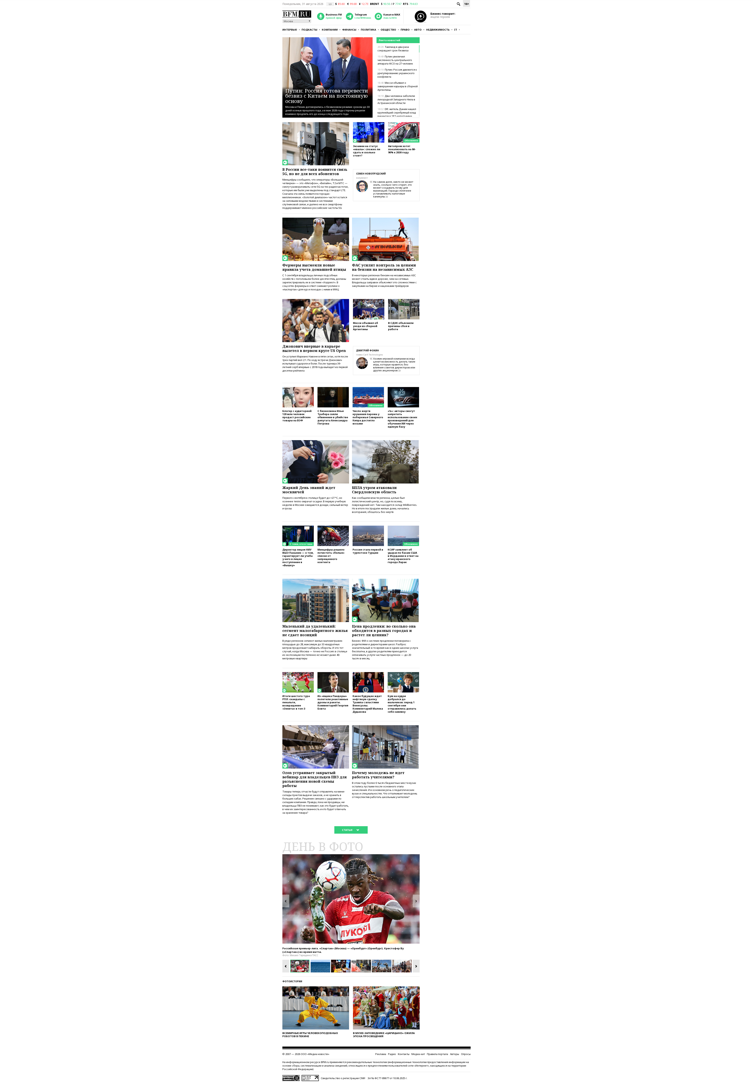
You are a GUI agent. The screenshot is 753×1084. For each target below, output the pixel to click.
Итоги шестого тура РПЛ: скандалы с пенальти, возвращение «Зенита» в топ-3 (296, 702)
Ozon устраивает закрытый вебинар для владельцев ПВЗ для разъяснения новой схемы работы (314, 779)
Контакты (403, 1054)
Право (405, 29)
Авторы (454, 1054)
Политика (368, 29)
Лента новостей (389, 40)
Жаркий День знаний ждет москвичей (308, 489)
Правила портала (437, 1054)
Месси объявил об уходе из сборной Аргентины (365, 326)
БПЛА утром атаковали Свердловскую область (374, 489)
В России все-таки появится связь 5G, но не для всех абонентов (314, 171)
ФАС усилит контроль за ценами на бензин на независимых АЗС (384, 267)
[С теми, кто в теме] (298, 527)
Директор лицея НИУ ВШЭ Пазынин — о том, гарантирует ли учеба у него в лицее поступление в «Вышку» (298, 557)
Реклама (380, 1054)
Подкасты (309, 29)
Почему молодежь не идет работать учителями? (378, 774)
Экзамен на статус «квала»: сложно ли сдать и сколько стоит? (366, 150)
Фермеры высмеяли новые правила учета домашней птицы (314, 267)
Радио (392, 1054)
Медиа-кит (418, 1054)
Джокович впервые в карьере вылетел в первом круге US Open (314, 348)
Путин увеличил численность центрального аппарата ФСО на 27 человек (395, 60)
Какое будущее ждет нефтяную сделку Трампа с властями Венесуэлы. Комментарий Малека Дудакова (368, 703)
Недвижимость (438, 29)
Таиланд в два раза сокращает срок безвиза (393, 48)
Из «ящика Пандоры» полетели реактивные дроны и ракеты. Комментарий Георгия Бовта (332, 702)
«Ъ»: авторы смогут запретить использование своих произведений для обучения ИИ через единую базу (402, 418)
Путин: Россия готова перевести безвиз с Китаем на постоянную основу (326, 95)
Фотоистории (292, 981)
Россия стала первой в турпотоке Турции (368, 551)
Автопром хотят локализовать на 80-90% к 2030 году (402, 149)
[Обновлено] (403, 124)
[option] (351, 899)
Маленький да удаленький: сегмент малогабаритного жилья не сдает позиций (315, 630)
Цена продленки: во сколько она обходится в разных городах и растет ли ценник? (384, 630)
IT (455, 29)
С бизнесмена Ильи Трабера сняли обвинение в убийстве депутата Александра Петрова (332, 417)
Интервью (289, 29)
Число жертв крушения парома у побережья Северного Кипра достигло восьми (368, 417)
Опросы (466, 1054)
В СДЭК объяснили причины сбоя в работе (401, 326)
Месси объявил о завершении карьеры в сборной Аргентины (397, 86)
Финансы (349, 29)
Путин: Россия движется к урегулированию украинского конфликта (397, 73)
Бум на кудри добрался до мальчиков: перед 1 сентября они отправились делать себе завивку (402, 703)
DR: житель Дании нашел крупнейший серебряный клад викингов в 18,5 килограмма (396, 112)
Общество (388, 29)
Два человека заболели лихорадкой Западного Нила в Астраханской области (396, 99)
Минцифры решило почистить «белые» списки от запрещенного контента (331, 556)
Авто (418, 29)
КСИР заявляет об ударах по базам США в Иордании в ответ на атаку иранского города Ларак (403, 556)
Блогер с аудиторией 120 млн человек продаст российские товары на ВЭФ (297, 415)
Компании (330, 29)
